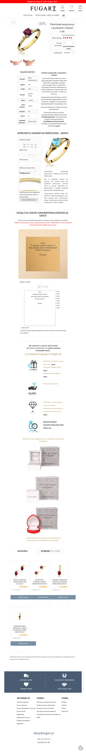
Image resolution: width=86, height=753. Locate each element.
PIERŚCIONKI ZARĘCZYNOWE (47, 15)
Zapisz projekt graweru (29, 200)
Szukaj (54, 7)
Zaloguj (62, 7)
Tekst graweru (23, 159)
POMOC (40, 698)
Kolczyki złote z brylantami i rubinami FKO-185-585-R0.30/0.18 (39, 582)
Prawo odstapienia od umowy (26, 708)
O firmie (64, 705)
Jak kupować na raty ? (24, 717)
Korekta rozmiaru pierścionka (46, 705)
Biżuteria (27, 15)
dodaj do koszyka (23, 597)
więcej (53, 364)
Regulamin (20, 724)
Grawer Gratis (21, 711)
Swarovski (65, 711)
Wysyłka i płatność (23, 702)
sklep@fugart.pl (43, 733)
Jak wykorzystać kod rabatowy (46, 711)
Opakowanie (58, 53)
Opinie (64, 708)
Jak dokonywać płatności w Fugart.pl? (49, 714)
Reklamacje (20, 714)
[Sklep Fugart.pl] (43, 8)
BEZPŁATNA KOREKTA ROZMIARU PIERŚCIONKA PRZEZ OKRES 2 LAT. (53, 425)
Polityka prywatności (23, 720)
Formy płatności (22, 705)
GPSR (38, 717)
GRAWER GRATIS (26, 689)
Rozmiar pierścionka (58, 44)
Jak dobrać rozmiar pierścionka (46, 702)
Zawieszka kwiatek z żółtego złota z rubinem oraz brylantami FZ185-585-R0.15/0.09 (20, 629)
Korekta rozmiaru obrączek (45, 708)
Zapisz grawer (25, 328)
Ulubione (71, 7)
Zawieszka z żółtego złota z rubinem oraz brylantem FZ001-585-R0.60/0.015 (59, 582)
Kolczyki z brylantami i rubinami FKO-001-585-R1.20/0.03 (20, 582)
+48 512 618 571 (44, 739)
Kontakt (64, 702)
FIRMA (65, 698)
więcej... (48, 350)
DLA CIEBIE (50, 551)
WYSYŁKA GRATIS (26, 680)
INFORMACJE (23, 698)
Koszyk (80, 7)
